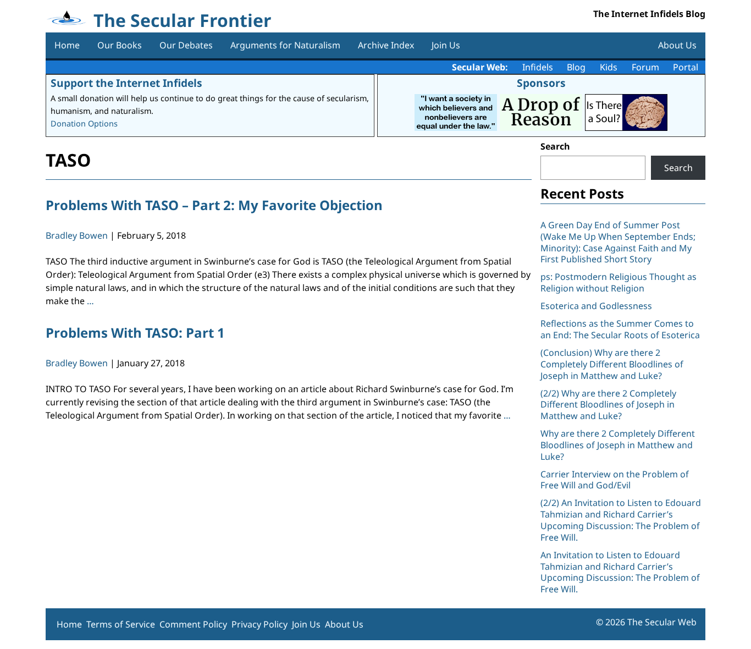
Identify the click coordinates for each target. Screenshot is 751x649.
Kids (608, 67)
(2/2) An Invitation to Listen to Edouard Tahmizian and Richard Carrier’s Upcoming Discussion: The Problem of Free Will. (620, 520)
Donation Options (84, 123)
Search (555, 146)
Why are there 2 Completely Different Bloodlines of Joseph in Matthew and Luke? (617, 445)
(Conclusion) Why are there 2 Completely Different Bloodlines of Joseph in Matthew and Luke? (611, 364)
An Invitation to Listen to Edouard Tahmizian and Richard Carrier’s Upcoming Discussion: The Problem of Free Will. (620, 572)
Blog (576, 67)
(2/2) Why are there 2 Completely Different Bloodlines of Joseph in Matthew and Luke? (608, 404)
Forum (645, 67)
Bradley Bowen (77, 235)
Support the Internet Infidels (126, 82)
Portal (685, 67)
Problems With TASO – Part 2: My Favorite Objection (214, 205)
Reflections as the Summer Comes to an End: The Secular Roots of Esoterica (620, 329)
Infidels (537, 67)
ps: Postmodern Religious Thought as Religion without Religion (618, 282)
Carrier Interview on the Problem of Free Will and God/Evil (614, 480)
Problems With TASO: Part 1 (135, 332)
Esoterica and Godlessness (596, 306)
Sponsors (541, 82)
